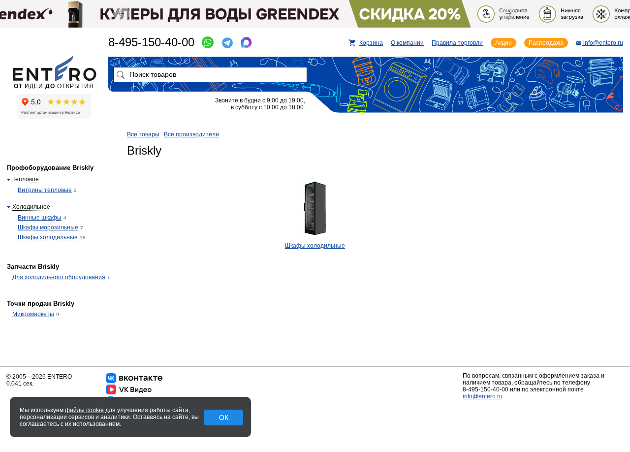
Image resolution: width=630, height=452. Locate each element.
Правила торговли (457, 42)
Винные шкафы (40, 217)
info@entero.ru (483, 396)
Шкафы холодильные (315, 245)
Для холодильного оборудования (58, 277)
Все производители (191, 134)
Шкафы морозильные (48, 227)
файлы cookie (84, 410)
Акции (503, 42)
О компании (407, 42)
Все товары (143, 134)
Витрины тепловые (45, 190)
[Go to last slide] (121, 13)
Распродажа (546, 42)
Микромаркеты (33, 314)
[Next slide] (508, 13)
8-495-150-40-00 (151, 42)
